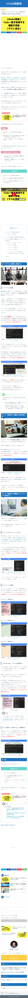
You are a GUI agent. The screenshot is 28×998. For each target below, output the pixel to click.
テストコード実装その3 (13, 249)
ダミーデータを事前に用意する (13, 232)
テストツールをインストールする (14, 242)
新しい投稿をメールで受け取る (10, 917)
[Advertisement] (14, 51)
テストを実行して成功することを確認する (16, 253)
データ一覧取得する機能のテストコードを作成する (15, 240)
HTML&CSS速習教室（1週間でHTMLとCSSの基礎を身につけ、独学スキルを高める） (14, 968)
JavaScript (3, 9)
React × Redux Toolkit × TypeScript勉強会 (13, 972)
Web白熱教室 (14, 3)
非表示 (16, 228)
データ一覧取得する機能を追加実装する (15, 237)
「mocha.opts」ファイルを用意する (15, 251)
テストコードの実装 (12, 244)
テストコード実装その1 (13, 245)
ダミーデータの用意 (12, 234)
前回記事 (3, 291)
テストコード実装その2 (13, 247)
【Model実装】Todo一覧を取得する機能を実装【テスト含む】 (15, 809)
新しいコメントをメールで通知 (10, 915)
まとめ (7, 256)
